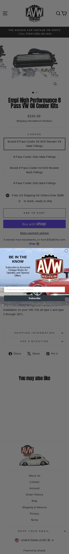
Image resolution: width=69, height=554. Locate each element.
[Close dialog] (66, 250)
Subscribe (34, 298)
